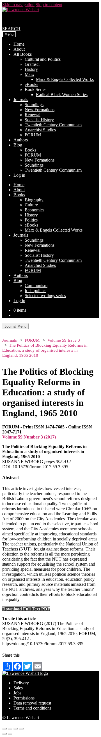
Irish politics (35, 290)
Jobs (17, 693)
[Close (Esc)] (4, 728)
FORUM (33, 134)
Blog (17, 145)
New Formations (39, 109)
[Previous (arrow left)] (4, 733)
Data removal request (32, 703)
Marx (29, 74)
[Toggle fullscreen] (15, 728)
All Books (22, 54)
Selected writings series (45, 295)
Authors (20, 139)
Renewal (32, 114)
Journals (20, 99)
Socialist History (39, 119)
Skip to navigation (18, 4)
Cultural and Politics (43, 59)
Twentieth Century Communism (53, 124)
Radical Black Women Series (62, 94)
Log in (19, 175)
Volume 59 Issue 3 (63, 340)
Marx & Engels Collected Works (65, 79)
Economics (34, 209)
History (31, 69)
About (19, 49)
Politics (31, 220)
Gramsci (32, 64)
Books (30, 150)
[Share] (10, 728)
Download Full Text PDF (26, 609)
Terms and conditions (32, 708)
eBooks (31, 84)
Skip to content (49, 4)
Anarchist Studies (40, 129)
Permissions (24, 698)
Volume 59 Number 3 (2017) (29, 437)
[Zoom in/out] (21, 728)
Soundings (34, 104)
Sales (18, 687)
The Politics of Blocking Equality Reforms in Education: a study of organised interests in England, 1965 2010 (45, 350)
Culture (31, 204)
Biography (34, 199)
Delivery (21, 682)
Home (18, 44)
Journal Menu (15, 326)
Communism (36, 285)
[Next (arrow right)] (10, 733)
